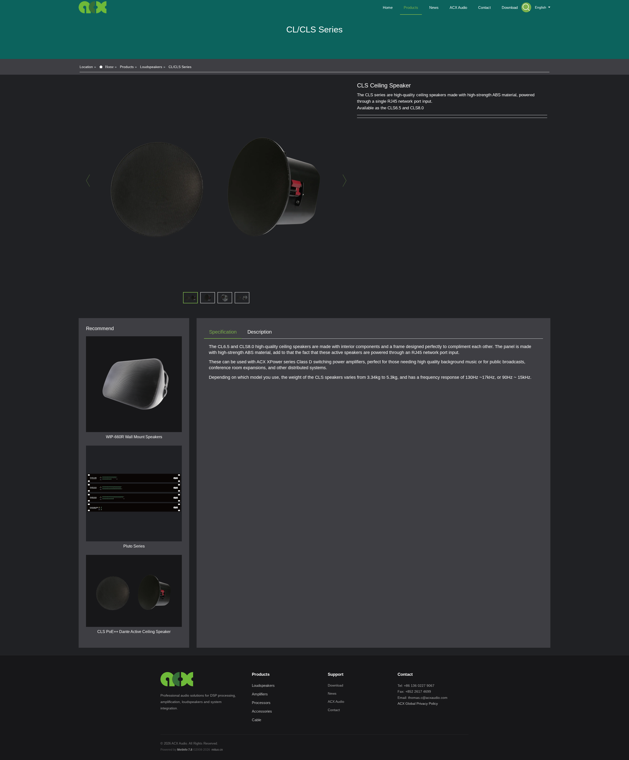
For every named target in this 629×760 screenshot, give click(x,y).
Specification (223, 332)
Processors (261, 703)
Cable (256, 720)
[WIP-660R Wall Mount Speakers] (134, 384)
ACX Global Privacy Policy (418, 703)
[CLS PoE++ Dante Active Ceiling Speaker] (134, 591)
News (332, 693)
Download (335, 685)
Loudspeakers (151, 67)
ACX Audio (336, 702)
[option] (216, 183)
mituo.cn (217, 749)
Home (388, 7)
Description (259, 332)
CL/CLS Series (180, 67)
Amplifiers (260, 694)
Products (127, 67)
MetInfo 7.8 (184, 749)
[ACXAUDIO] (177, 679)
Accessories (262, 711)
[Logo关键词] (93, 7)
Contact (334, 710)
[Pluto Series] (134, 493)
